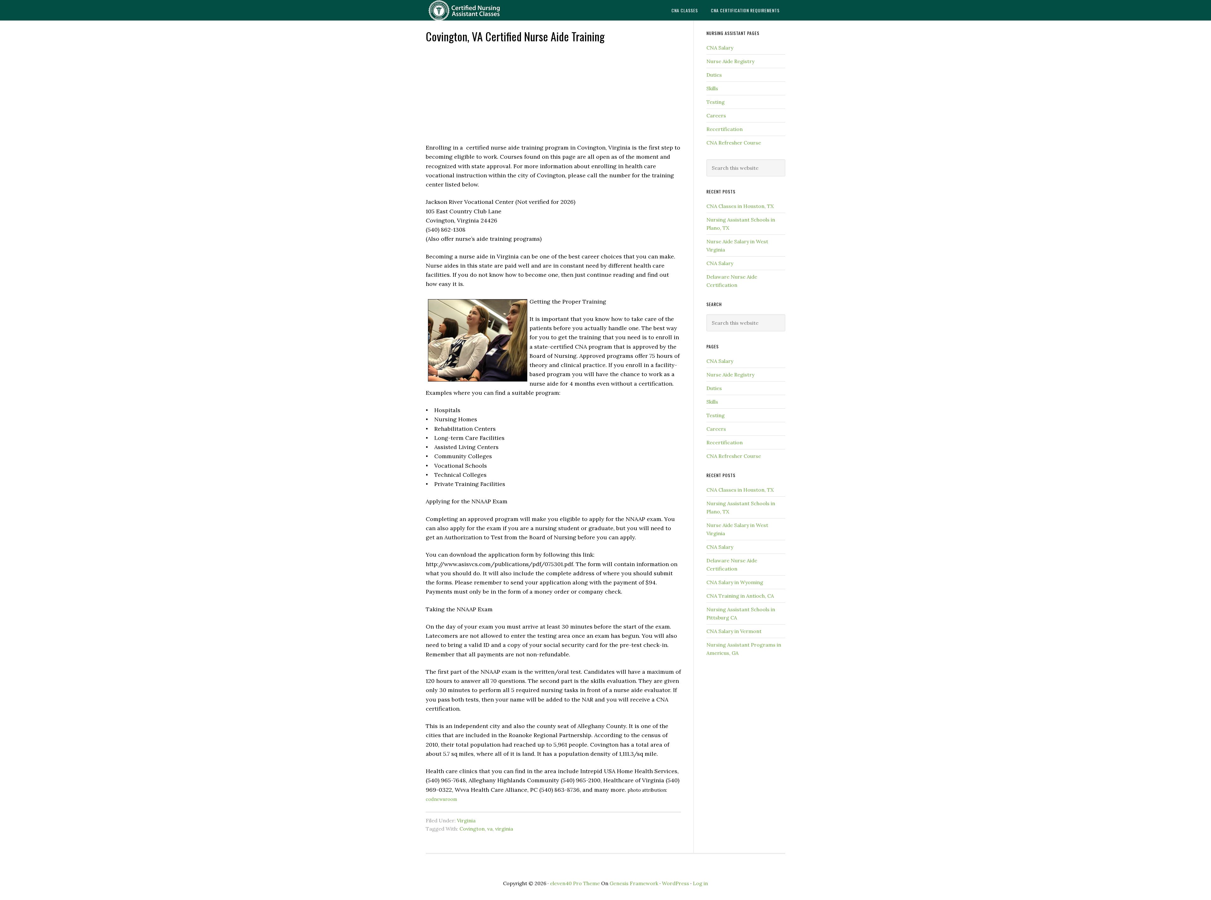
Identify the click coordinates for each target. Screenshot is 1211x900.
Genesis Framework (634, 883)
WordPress (675, 883)
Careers (716, 115)
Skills (712, 88)
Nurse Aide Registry (730, 61)
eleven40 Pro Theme (575, 883)
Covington (472, 829)
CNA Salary (719, 47)
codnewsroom (441, 799)
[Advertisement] (553, 92)
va (490, 829)
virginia (504, 829)
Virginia (466, 820)
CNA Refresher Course (733, 142)
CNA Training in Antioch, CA (740, 596)
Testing (715, 102)
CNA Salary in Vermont (734, 631)
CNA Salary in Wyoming (734, 582)
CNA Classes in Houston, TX (740, 206)
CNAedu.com (476, 10)
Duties (714, 75)
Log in (700, 883)
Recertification (724, 129)
